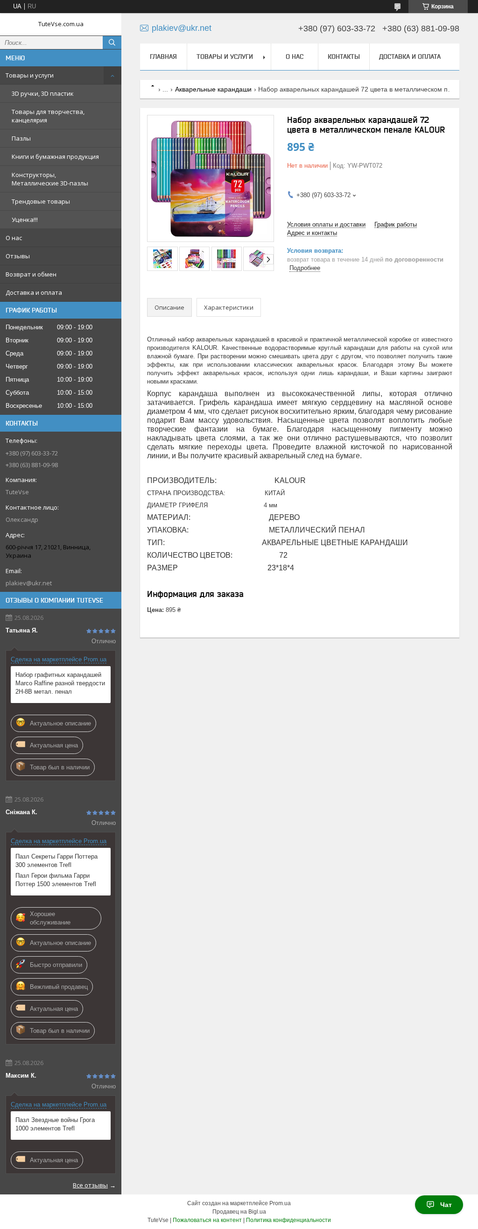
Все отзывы (90, 1185)
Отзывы (18, 256)
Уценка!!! (25, 219)
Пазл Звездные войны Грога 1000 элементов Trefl (55, 1124)
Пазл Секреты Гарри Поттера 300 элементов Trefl (56, 860)
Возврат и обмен (31, 274)
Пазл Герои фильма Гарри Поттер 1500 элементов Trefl (55, 880)
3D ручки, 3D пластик (43, 93)
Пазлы (21, 138)
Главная (163, 56)
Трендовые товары (41, 201)
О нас (14, 238)
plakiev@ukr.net (29, 583)
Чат (446, 1204)
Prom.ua (280, 1203)
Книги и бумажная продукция (55, 156)
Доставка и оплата (34, 292)
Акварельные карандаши (213, 89)
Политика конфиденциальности (288, 1220)
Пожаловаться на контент (207, 1220)
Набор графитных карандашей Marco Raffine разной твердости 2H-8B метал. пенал (60, 683)
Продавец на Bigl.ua (239, 1211)
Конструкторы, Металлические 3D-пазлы (50, 178)
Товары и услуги (30, 75)
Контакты (344, 56)
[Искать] (112, 43)
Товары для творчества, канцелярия (48, 115)
